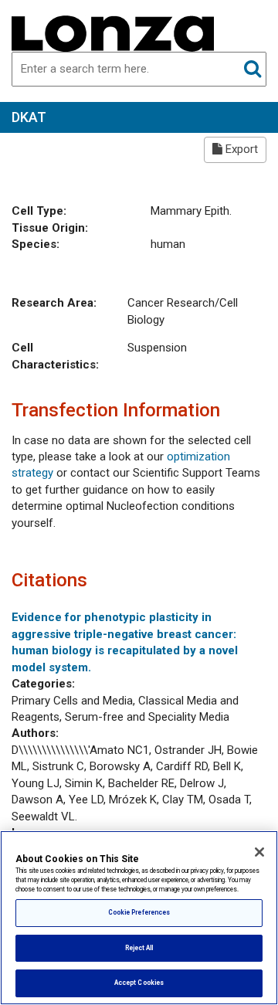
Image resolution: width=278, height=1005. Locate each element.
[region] (139, 917)
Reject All (139, 948)
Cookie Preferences (139, 912)
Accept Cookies (139, 982)
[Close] (259, 852)
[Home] (113, 32)
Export (240, 149)
